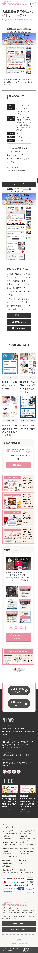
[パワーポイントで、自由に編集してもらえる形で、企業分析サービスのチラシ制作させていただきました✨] (12, 604)
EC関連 (12, 795)
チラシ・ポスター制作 (28, 420)
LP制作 (10, 377)
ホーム (5, 824)
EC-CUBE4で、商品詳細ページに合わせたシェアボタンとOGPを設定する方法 (27, 804)
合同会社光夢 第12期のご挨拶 (15, 755)
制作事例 (10, 19)
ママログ (23, 863)
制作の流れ (23, 860)
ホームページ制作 (23, 105)
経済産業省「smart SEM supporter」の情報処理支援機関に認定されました (18, 731)
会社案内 (6, 866)
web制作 (6, 795)
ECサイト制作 (28, 377)
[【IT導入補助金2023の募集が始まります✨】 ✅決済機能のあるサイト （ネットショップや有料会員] (25, 617)
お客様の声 (7, 863)
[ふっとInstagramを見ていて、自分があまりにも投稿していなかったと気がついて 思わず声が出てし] (25, 591)
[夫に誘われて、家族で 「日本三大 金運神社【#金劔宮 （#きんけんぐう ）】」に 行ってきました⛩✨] (12, 591)
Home (4, 19)
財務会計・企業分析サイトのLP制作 (9, 385)
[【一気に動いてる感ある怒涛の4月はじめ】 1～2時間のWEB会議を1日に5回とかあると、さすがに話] (12, 617)
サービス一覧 (8, 827)
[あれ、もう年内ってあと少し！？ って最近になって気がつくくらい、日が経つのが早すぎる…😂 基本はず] (25, 604)
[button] (19, 703)
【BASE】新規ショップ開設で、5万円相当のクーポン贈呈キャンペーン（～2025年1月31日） (18, 745)
